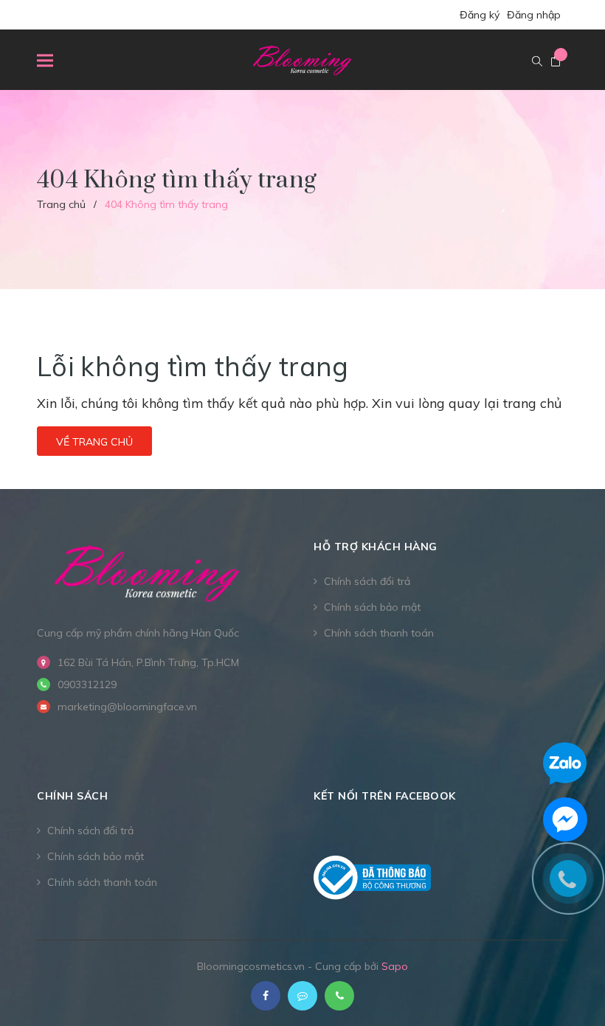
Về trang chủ (94, 441)
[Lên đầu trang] (568, 978)
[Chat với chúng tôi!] (565, 819)
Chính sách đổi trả (367, 581)
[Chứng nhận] (372, 878)
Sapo (394, 966)
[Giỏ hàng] (555, 62)
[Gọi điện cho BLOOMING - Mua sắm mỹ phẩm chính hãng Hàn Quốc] (339, 996)
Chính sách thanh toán (379, 632)
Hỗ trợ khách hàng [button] (376, 546)
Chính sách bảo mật (372, 607)
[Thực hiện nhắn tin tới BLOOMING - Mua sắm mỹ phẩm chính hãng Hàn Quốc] (302, 996)
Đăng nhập (534, 14)
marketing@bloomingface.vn (127, 706)
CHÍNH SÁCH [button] (72, 796)
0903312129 (87, 684)
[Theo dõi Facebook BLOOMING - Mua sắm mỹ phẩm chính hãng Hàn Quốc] (265, 996)
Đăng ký (479, 14)
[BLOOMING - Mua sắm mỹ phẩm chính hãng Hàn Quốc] (147, 572)
